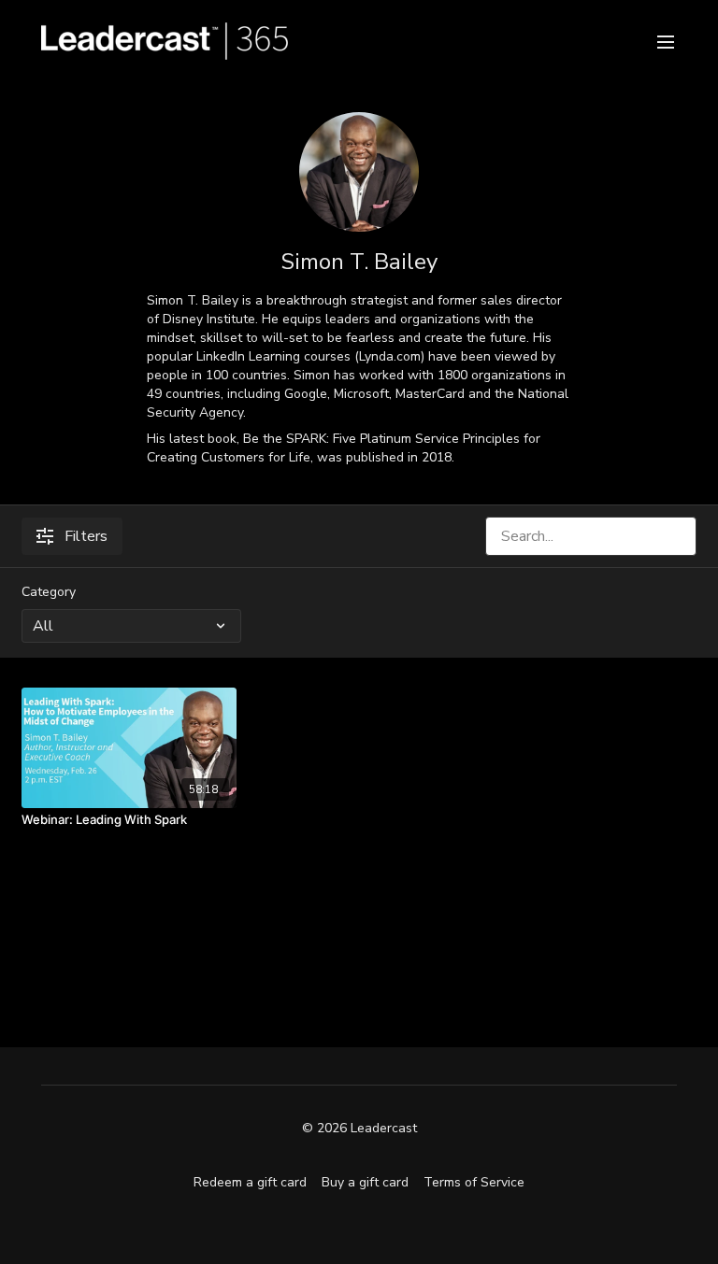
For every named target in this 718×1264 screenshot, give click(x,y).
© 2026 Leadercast (359, 1128)
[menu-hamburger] (665, 40)
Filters (86, 536)
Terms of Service (474, 1182)
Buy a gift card (365, 1182)
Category (49, 592)
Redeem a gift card (250, 1182)
